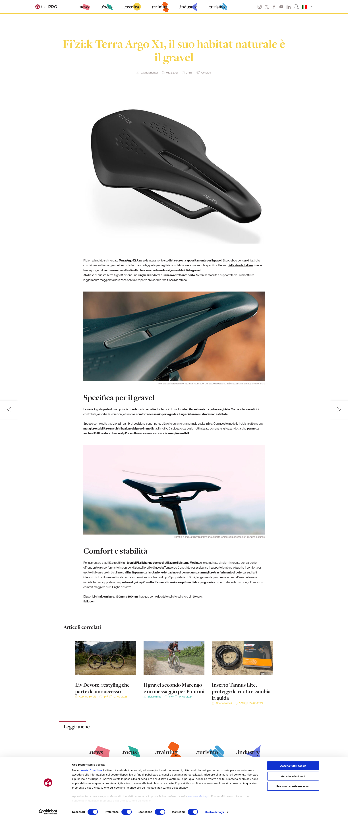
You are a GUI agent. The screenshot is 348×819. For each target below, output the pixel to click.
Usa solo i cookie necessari (293, 786)
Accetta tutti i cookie (293, 765)
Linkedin (289, 7)
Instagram (260, 7)
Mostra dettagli (214, 811)
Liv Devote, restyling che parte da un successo (102, 688)
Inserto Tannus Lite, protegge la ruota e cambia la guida (241, 691)
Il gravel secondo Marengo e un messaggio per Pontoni (174, 688)
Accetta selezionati (293, 776)
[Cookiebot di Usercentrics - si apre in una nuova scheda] (48, 812)
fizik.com (89, 601)
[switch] (126, 812)
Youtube (281, 7)
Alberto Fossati (224, 703)
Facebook (274, 7)
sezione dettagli (198, 796)
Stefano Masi (154, 696)
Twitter (267, 7)
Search (296, 6)
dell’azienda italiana (240, 265)
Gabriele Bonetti (149, 72)
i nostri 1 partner (91, 770)
